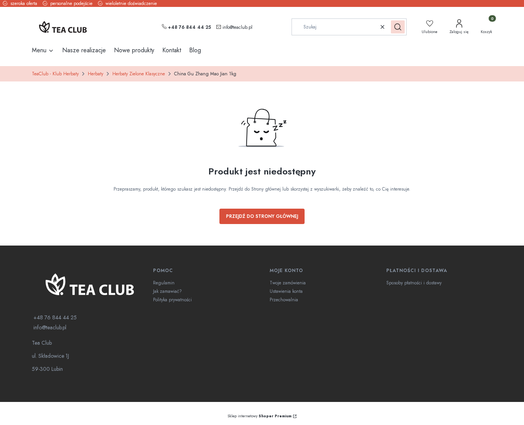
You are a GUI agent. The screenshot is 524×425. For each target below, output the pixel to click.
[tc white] (89, 284)
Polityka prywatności (172, 299)
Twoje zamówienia (288, 282)
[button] (398, 26)
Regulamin (164, 282)
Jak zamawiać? (167, 291)
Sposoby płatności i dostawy (414, 282)
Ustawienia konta (286, 291)
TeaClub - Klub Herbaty (55, 73)
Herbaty (95, 73)
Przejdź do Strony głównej (262, 216)
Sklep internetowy (259, 416)
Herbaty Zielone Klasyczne (138, 73)
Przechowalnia (284, 299)
